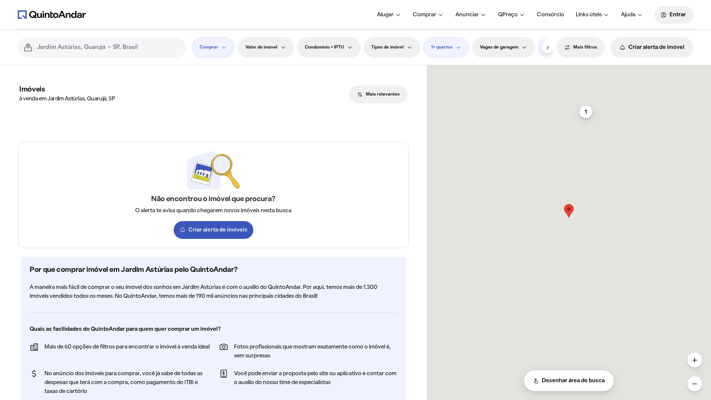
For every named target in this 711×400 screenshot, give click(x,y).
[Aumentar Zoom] (694, 360)
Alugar (385, 14)
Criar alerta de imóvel (656, 47)
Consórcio (550, 14)
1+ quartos (442, 47)
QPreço (508, 14)
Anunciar (467, 14)
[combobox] (108, 47)
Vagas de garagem (499, 47)
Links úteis (589, 14)
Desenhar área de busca (573, 380)
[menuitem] (389, 15)
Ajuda (628, 14)
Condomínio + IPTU (324, 47)
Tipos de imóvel (387, 47)
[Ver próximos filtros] (548, 47)
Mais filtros (585, 47)
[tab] (378, 94)
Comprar (424, 14)
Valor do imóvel (261, 47)
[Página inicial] (52, 14)
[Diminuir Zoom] (694, 383)
